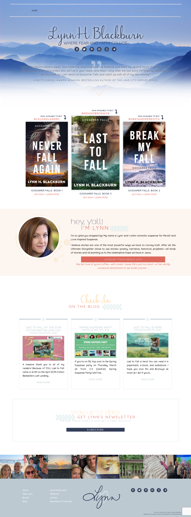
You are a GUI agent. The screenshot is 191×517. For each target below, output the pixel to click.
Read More (43, 382)
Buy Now (39, 194)
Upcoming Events (91, 10)
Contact (124, 10)
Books (62, 10)
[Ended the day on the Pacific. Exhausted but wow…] (60, 467)
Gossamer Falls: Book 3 (96, 193)
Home (34, 10)
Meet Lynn (48, 10)
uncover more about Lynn (123, 259)
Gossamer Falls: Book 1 (47, 190)
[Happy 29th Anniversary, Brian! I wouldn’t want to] (12, 467)
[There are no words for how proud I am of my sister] (179, 467)
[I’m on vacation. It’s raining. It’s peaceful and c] (155, 467)
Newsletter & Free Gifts (147, 10)
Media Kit (109, 10)
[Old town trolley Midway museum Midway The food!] (36, 467)
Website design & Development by (162, 514)
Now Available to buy (52, 116)
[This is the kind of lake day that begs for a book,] (131, 467)
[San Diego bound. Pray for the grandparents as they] (84, 467)
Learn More (52, 194)
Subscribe (95, 429)
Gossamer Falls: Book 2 (144, 190)
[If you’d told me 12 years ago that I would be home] (107, 467)
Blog (73, 10)
